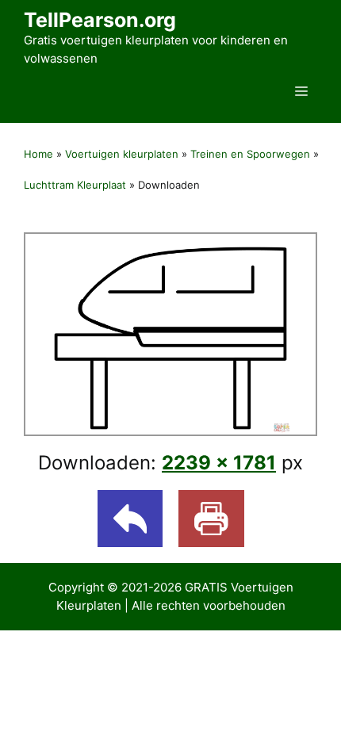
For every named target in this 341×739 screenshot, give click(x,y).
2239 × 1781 (219, 462)
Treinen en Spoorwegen (250, 153)
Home (38, 153)
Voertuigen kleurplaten (121, 153)
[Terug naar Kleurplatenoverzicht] (130, 519)
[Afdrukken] (211, 519)
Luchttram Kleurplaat (75, 184)
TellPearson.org (100, 20)
